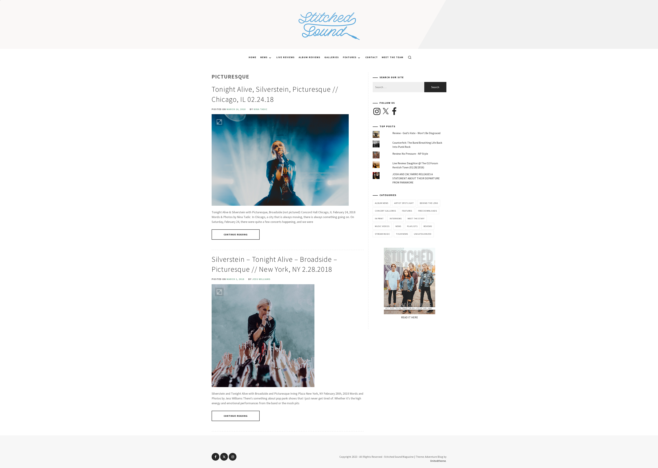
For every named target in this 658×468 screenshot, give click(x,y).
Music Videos (382, 226)
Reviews (428, 226)
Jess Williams (261, 279)
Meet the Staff (416, 218)
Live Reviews (285, 57)
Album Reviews (309, 57)
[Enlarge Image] (219, 122)
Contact (371, 57)
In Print (379, 218)
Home (252, 57)
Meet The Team (392, 57)
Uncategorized (422, 234)
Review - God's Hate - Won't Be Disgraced (416, 133)
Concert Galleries (385, 210)
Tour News (402, 234)
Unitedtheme (438, 461)
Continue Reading (236, 234)
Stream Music (382, 234)
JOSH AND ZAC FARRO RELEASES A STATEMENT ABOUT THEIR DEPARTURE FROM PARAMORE (416, 178)
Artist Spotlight (404, 203)
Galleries (331, 57)
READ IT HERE (409, 317)
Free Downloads (427, 210)
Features (350, 57)
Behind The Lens (429, 203)
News (264, 57)
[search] (408, 57)
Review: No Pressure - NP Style (410, 153)
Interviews (396, 218)
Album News (381, 203)
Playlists (412, 226)
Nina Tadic (260, 109)
